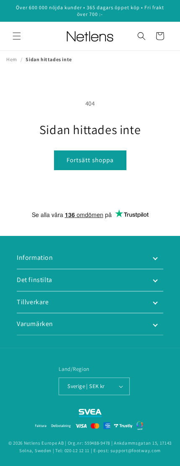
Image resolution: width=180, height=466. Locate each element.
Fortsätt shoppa (90, 160)
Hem (11, 59)
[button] (17, 36)
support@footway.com (136, 450)
